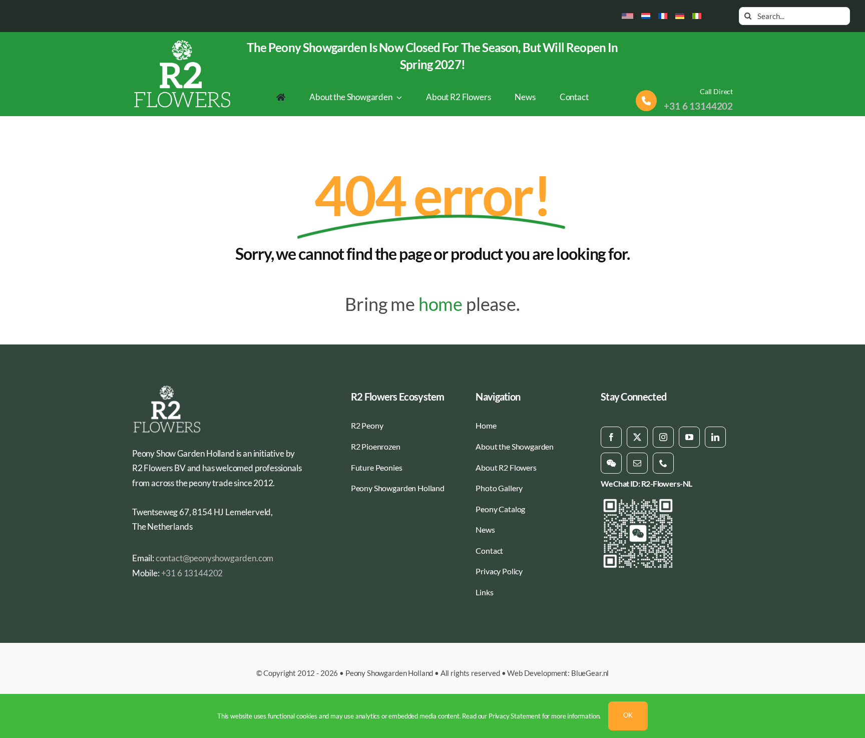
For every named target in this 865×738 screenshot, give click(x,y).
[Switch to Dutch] (645, 16)
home (440, 304)
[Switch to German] (679, 16)
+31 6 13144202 (698, 106)
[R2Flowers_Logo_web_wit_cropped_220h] (182, 43)
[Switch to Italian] (696, 16)
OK (628, 715)
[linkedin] (715, 437)
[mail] (637, 463)
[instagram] (663, 437)
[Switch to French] (662, 16)
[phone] (663, 463)
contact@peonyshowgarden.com (214, 558)
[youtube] (689, 437)
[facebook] (611, 437)
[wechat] (611, 463)
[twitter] (637, 437)
